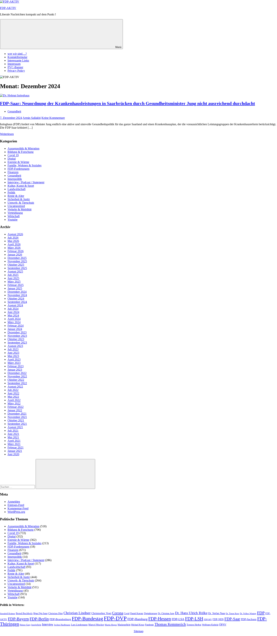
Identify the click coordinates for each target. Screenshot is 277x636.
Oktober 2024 (16, 298)
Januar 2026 (15, 254)
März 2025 (14, 281)
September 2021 (17, 423)
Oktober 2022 (16, 379)
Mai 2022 (13, 396)
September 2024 (17, 302)
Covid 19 (13, 155)
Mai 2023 (13, 356)
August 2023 (15, 346)
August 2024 (15, 305)
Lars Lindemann (79, 624)
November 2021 (17, 417)
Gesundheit (14, 111)
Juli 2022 (13, 390)
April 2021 (14, 440)
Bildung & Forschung (21, 151)
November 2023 (17, 335)
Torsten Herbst (194, 624)
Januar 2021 (15, 450)
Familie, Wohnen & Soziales (24, 165)
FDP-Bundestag (87, 618)
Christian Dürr (55, 613)
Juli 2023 (13, 349)
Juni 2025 (13, 278)
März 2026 (14, 247)
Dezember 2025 (17, 258)
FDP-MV (208, 619)
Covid (126, 613)
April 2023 (14, 359)
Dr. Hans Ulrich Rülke (191, 613)
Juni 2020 (13, 454)
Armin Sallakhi (32, 117)
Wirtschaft (14, 216)
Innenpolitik (15, 179)
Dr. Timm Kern (232, 613)
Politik (11, 192)
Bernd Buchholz (24, 613)
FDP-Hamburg (137, 619)
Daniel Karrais (136, 613)
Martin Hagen (111, 625)
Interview (47, 624)
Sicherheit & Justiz (19, 199)
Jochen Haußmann (62, 625)
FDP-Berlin (39, 619)
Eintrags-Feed (16, 505)
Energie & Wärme (18, 162)
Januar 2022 (15, 410)
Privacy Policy (16, 70)
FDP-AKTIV (8, 8)
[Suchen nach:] (18, 486)
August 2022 (15, 386)
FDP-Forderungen (18, 168)
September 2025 (17, 268)
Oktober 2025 (16, 264)
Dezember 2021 (17, 413)
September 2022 (17, 383)
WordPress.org (16, 511)
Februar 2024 (16, 325)
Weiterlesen (7, 134)
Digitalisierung (150, 613)
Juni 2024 (13, 312)
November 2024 (17, 295)
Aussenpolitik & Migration (23, 148)
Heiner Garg (25, 625)
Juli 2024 (13, 308)
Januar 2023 (15, 369)
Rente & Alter (16, 195)
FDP (261, 613)
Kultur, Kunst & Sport (21, 185)
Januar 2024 (15, 329)
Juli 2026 (13, 237)
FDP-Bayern (18, 618)
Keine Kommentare (53, 117)
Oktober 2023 (16, 339)
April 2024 (14, 318)
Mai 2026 (13, 241)
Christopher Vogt (101, 613)
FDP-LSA (178, 619)
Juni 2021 (13, 434)
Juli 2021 (13, 430)
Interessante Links (18, 60)
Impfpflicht (36, 625)
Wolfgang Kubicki (210, 624)
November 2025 (17, 261)
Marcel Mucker (96, 624)
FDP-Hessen (159, 618)
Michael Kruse (137, 624)
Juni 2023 (13, 352)
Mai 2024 (13, 315)
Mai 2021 (13, 437)
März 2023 (14, 362)
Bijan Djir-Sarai (40, 613)
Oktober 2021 (16, 420)
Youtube (13, 219)
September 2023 (17, 342)
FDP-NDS (218, 619)
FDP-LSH (194, 618)
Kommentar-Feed (18, 508)
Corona (117, 613)
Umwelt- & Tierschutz (21, 202)
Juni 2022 (13, 393)
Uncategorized (16, 206)
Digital (12, 158)
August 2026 (15, 234)
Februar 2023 (16, 366)
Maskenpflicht (124, 625)
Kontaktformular (17, 57)
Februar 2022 (16, 406)
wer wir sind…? (17, 53)
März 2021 (14, 444)
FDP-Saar (232, 619)
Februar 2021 (16, 447)
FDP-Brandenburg (60, 619)
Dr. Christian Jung (166, 613)
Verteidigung (15, 212)
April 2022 (14, 400)
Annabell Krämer (7, 613)
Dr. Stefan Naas (216, 613)
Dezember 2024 (17, 291)
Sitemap (138, 631)
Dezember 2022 (17, 373)
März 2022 (14, 403)
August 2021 (15, 427)
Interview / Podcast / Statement (26, 182)
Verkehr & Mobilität (19, 209)
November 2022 (17, 376)
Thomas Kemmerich (170, 624)
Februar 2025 (16, 285)
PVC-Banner (15, 67)
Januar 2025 (15, 288)
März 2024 (14, 322)
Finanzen (13, 172)
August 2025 (15, 271)
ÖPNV (222, 624)
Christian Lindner (77, 613)
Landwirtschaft (16, 189)
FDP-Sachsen (248, 619)
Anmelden (14, 501)
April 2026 (14, 244)
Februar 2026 (16, 251)
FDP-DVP (115, 618)
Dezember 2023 (17, 332)
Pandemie (149, 624)
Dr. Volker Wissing (248, 613)
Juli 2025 (13, 274)
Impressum (14, 63)
